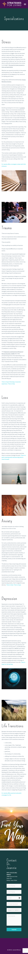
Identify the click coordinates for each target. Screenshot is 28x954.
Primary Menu (25, 4)
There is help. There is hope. (13, 585)
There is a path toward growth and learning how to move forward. (14, 457)
